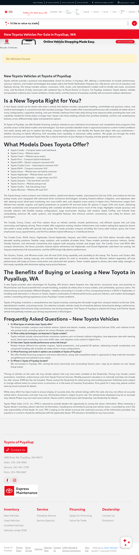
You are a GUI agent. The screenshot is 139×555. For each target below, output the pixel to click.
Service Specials (46, 520)
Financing (77, 509)
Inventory (11, 509)
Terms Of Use (28, 549)
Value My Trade (78, 520)
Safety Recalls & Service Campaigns (71, 549)
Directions (108, 520)
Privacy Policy (19, 549)
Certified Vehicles (14, 525)
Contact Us (17, 450)
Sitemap (39, 548)
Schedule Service (46, 515)
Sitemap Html (48, 549)
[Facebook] (7, 480)
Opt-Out (87, 549)
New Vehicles (11, 515)
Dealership (111, 509)
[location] (92, 2)
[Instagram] (14, 480)
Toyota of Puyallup (8, 549)
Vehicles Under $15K (15, 530)
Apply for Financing (81, 515)
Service (42, 509)
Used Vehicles (12, 520)
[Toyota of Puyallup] (13, 11)
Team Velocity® (111, 547)
